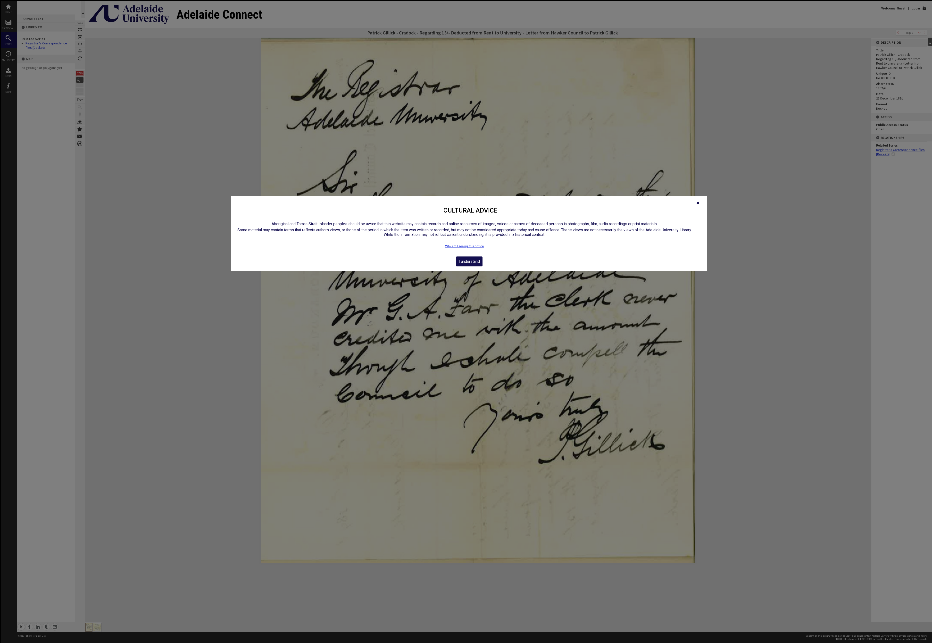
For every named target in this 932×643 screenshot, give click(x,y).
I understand (469, 261)
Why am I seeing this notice (464, 246)
